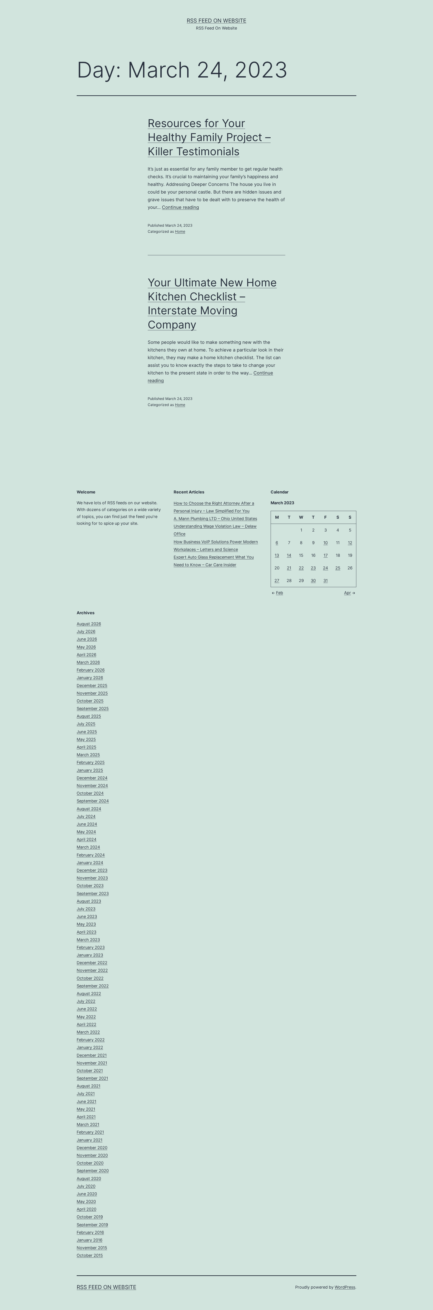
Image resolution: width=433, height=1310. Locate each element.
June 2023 (87, 916)
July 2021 (86, 1093)
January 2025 (90, 770)
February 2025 (91, 762)
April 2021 (86, 1116)
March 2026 (88, 662)
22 (301, 568)
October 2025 (90, 700)
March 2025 (88, 754)
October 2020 (90, 1163)
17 (326, 555)
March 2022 (88, 1032)
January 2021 (89, 1140)
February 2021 (90, 1132)
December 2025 (92, 685)
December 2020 (92, 1147)
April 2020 (86, 1209)
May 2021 (86, 1109)
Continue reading (180, 207)
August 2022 (89, 993)
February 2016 (90, 1232)
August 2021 (88, 1086)
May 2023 (86, 924)
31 (325, 580)
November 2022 (92, 970)
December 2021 (92, 1055)
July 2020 (86, 1186)
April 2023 (86, 932)
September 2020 (93, 1170)
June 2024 (87, 824)
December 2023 (92, 870)
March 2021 (88, 1124)
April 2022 (86, 1024)
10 (325, 542)
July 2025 (86, 723)
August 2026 (89, 623)
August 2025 (89, 716)
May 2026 (86, 647)
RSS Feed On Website (216, 20)
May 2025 (86, 739)
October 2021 (90, 1070)
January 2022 (90, 1047)
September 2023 (93, 893)
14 (289, 555)
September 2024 (93, 801)
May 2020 (86, 1201)
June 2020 (87, 1193)
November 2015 (92, 1247)
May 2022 (86, 1016)
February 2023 (91, 947)
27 (276, 580)
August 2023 (89, 901)
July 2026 (86, 631)
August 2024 (89, 808)
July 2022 (86, 1001)
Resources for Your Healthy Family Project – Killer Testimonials (209, 137)
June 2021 (86, 1101)
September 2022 (93, 986)
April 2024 (87, 839)
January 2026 (90, 677)
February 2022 (91, 1039)
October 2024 (90, 793)
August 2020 (89, 1178)
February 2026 (91, 670)
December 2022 (92, 962)
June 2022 (87, 1008)
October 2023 (90, 885)
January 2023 (90, 955)
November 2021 (92, 1063)
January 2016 (89, 1240)
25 (337, 568)
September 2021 (92, 1078)
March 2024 (88, 847)
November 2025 (92, 693)
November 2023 (92, 878)
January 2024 (90, 862)
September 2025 (93, 708)
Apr (347, 592)
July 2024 (86, 816)
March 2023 (88, 939)
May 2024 (86, 831)
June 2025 (87, 731)
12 (350, 542)
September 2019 (92, 1224)
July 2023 (86, 908)
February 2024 (91, 855)
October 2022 (90, 978)
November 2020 (92, 1155)
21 (289, 568)
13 (277, 555)
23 (313, 568)
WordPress (345, 1287)
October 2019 (90, 1216)
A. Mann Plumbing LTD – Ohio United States (215, 518)
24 (325, 568)
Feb (279, 592)
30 (313, 580)
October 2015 (90, 1255)
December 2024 (92, 778)
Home (180, 231)
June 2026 (87, 639)
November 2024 (92, 785)
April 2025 (86, 747)
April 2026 (86, 654)
